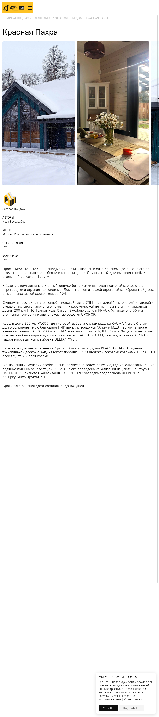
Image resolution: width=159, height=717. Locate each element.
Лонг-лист (43, 18)
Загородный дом (68, 18)
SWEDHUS (9, 247)
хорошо (108, 708)
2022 (28, 18)
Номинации (11, 18)
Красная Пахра (97, 18)
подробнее (131, 708)
